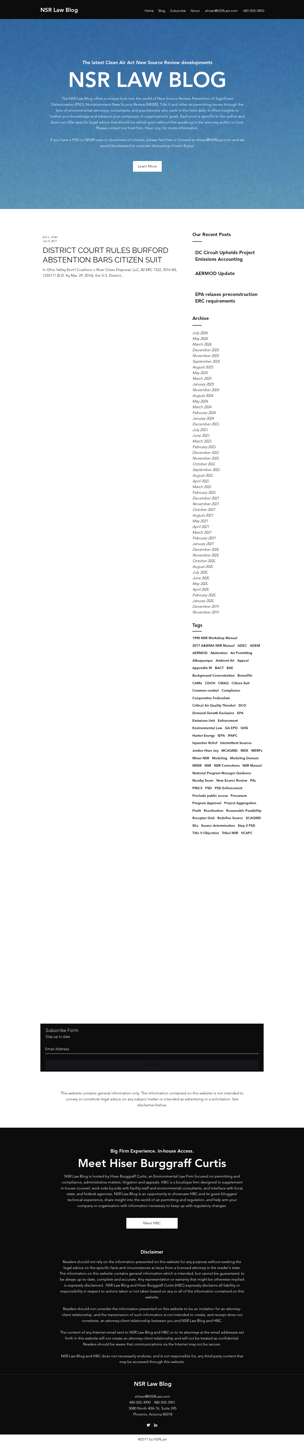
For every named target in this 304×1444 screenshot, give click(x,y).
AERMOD (200, 653)
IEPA (221, 735)
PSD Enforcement (228, 788)
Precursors (239, 795)
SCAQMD (253, 818)
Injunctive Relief (204, 743)
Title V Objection (205, 833)
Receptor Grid (203, 818)
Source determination (218, 825)
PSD (208, 788)
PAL (253, 780)
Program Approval (206, 803)
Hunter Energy (203, 735)
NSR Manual (252, 765)
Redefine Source (230, 818)
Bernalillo (245, 675)
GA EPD (231, 728)
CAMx (197, 683)
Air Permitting (241, 653)
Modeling (219, 758)
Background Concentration (213, 675)
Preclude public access (210, 795)
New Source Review (231, 780)
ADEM (255, 645)
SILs (195, 825)
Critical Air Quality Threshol (214, 705)
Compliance (231, 690)
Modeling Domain (244, 758)
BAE (230, 668)
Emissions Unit (203, 720)
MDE (244, 750)
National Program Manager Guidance (221, 773)
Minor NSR (200, 758)
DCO (242, 705)
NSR (207, 765)
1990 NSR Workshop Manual (214, 638)
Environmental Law (207, 728)
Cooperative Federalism (211, 698)
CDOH (210, 683)
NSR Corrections (227, 765)
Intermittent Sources (236, 743)
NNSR (197, 765)
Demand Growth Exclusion (213, 713)
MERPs (256, 750)
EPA (240, 713)
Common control (205, 690)
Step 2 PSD (246, 825)
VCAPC (246, 833)
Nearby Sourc (203, 780)
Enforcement (228, 720)
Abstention (219, 653)
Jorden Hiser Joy (205, 750)
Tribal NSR (230, 833)
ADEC (242, 645)
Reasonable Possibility (243, 810)
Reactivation (213, 810)
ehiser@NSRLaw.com (221, 11)
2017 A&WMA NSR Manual (213, 645)
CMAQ (223, 683)
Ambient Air (225, 660)
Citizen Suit (240, 683)
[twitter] (148, 1425)
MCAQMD (229, 750)
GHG (244, 728)
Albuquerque (202, 660)
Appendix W (202, 668)
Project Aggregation (240, 803)
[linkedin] (155, 1425)
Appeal (243, 660)
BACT (219, 668)
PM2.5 (197, 788)
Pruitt (196, 810)
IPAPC (233, 735)
